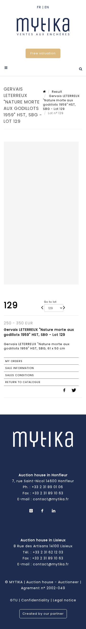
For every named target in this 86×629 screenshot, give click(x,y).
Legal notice (64, 600)
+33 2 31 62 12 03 (48, 552)
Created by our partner (43, 613)
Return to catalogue (23, 382)
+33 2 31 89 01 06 (47, 487)
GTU (14, 600)
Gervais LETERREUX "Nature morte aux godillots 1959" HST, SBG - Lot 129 (61, 102)
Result (57, 92)
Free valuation (43, 53)
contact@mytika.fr (51, 499)
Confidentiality (35, 600)
